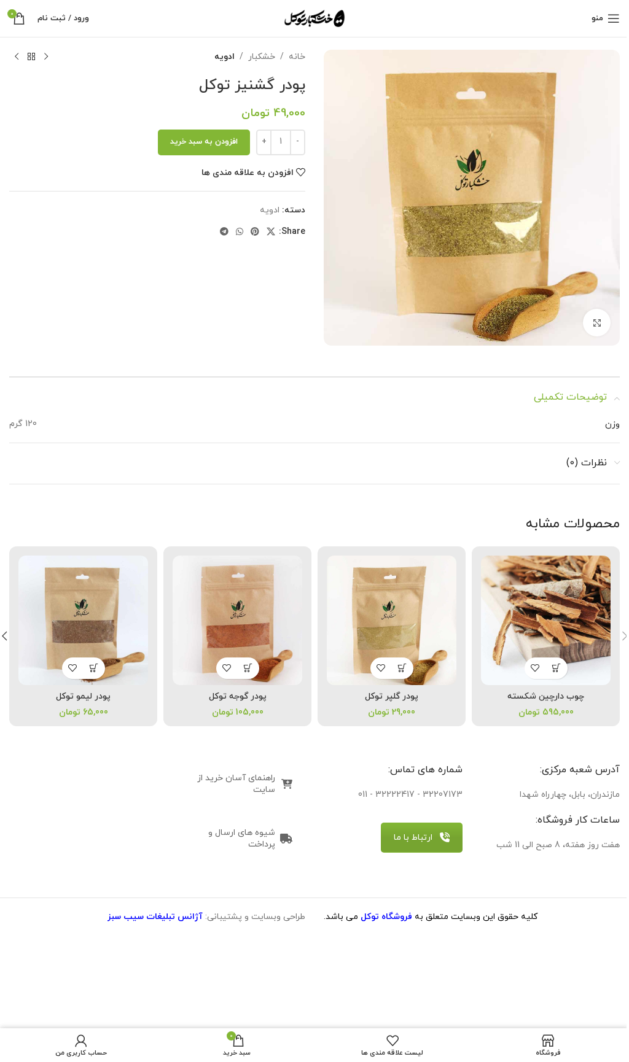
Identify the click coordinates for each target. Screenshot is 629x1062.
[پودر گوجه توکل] (237, 620)
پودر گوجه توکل (238, 696)
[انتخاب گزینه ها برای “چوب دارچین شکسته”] (557, 668)
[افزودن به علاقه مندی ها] (535, 668)
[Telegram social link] (224, 232)
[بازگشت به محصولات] (31, 57)
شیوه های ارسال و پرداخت (241, 838)
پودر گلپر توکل (391, 696)
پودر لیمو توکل (83, 696)
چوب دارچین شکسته (545, 696)
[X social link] (271, 232)
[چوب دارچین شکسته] (546, 620)
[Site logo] (314, 17)
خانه (297, 57)
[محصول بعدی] (16, 57)
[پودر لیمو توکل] (83, 620)
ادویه (224, 57)
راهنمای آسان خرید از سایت (236, 784)
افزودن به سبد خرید (204, 141)
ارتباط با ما (413, 837)
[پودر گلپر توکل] (391, 620)
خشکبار (261, 57)
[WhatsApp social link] (239, 232)
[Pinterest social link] (255, 232)
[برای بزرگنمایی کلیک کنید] (597, 322)
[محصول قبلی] (46, 57)
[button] (402, 668)
